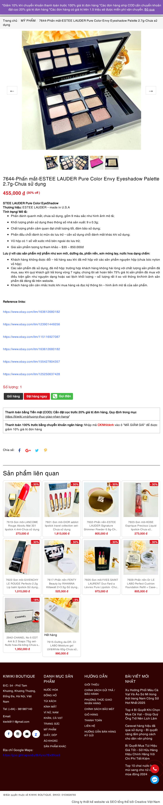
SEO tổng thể (119, 801)
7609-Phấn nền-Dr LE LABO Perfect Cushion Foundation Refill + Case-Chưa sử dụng (140, 583)
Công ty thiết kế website (88, 801)
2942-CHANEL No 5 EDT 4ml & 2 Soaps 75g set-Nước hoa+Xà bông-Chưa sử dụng (22, 641)
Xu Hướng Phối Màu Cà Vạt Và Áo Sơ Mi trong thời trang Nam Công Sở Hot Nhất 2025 (142, 696)
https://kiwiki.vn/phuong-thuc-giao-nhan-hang (36, 416)
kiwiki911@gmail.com (16, 721)
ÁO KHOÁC (51, 740)
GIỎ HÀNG (91, 714)
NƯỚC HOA (51, 689)
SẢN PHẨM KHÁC (55, 746)
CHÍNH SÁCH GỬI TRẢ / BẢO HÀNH (99, 691)
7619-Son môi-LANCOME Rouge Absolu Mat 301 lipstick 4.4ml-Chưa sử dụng (22, 525)
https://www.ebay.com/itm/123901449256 (31, 324)
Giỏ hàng (13, 396)
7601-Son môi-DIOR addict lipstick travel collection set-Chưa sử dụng (62, 525)
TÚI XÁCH (50, 701)
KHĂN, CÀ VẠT (53, 717)
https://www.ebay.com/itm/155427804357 (31, 361)
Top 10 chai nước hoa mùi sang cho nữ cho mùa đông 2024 (140, 769)
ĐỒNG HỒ (50, 695)
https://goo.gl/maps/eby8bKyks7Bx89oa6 (31, 755)
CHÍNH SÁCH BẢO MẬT (99, 709)
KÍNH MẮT (50, 706)
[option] (81, 90)
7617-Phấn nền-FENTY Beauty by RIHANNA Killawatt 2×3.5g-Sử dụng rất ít (61, 583)
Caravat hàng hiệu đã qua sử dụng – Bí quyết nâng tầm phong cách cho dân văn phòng (141, 731)
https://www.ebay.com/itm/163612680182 (31, 349)
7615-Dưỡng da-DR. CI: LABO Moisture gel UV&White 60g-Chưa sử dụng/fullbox (62, 645)
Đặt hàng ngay (37, 396)
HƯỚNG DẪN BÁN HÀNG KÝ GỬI (100, 733)
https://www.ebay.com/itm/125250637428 (31, 374)
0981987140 (154, 779)
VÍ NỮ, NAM (51, 712)
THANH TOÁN (93, 720)
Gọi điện (65, 396)
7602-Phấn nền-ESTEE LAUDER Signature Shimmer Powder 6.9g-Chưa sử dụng (101, 525)
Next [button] (151, 90)
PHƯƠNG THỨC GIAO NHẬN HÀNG (98, 701)
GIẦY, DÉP (50, 735)
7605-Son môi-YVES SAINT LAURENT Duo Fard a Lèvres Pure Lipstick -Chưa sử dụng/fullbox (101, 583)
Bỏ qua (150, 9)
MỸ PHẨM (50, 729)
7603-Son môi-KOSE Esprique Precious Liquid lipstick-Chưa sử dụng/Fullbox (140, 525)
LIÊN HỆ (89, 725)
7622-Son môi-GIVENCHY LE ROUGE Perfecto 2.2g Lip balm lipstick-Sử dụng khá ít (22, 583)
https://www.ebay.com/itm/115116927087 (31, 336)
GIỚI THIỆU (91, 684)
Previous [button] (12, 90)
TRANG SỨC (52, 723)
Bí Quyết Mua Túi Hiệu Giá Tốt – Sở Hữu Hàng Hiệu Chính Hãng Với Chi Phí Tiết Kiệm (141, 751)
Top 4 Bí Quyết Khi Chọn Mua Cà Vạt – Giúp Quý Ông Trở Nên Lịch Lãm (142, 714)
